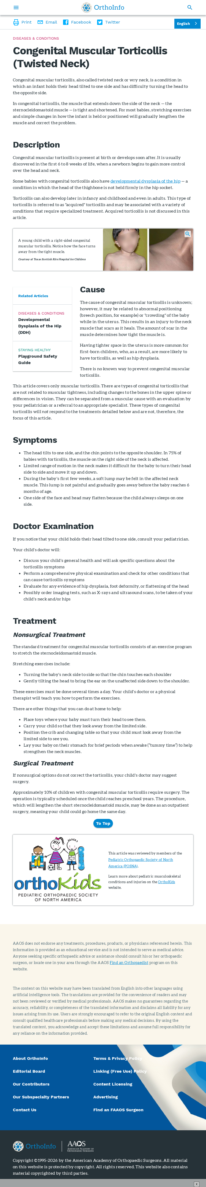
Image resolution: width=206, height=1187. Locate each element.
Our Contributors (32, 1084)
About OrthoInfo (30, 1058)
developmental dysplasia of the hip (146, 180)
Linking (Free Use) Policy (120, 1071)
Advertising (105, 1096)
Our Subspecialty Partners (41, 1096)
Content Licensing (112, 1084)
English (183, 24)
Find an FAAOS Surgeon (119, 1109)
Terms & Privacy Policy (117, 1058)
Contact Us (24, 1109)
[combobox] (187, 24)
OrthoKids (166, 882)
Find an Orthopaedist (129, 962)
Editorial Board (29, 1071)
